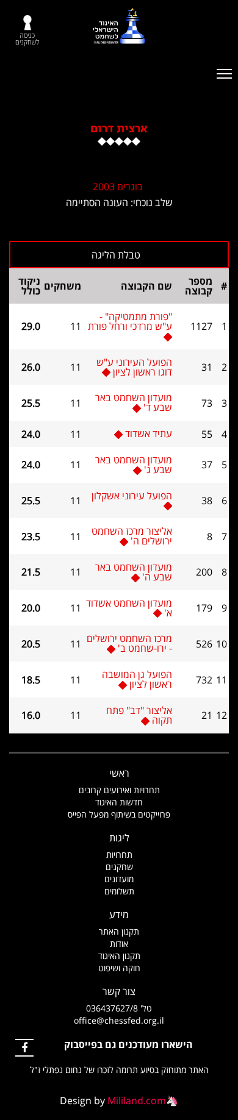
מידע (119, 914)
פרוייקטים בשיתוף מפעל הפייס (119, 814)
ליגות (119, 837)
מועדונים (119, 879)
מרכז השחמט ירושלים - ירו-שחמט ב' (129, 643)
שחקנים (119, 866)
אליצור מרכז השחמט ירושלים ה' (132, 536)
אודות (119, 943)
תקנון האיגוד (119, 955)
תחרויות (119, 854)
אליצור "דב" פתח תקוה (139, 715)
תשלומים (119, 891)
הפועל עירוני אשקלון (132, 495)
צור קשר (119, 991)
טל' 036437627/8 (119, 1008)
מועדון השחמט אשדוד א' (129, 607)
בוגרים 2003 (118, 186)
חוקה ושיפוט (119, 968)
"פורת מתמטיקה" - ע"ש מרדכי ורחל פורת (130, 321)
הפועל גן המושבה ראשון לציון (137, 679)
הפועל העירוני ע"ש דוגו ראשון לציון (134, 367)
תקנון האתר (119, 931)
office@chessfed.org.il (119, 1020)
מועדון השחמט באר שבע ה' (133, 571)
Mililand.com (136, 1100)
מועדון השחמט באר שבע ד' (133, 402)
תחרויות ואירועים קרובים (119, 790)
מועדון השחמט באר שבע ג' (133, 464)
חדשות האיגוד (119, 802)
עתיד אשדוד (148, 433)
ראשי (119, 773)
